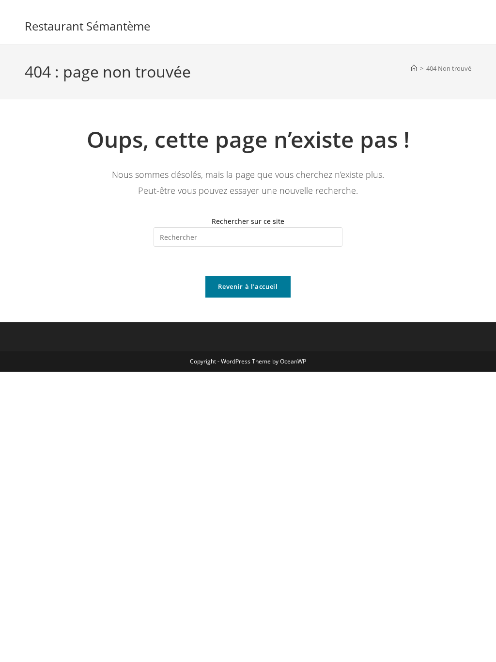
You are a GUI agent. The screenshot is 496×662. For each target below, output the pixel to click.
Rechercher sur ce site (248, 221)
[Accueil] (414, 68)
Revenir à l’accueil (248, 286)
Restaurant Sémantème (87, 26)
